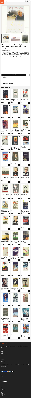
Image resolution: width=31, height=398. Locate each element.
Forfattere (2, 382)
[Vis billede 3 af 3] (25, 38)
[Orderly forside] (2, 2)
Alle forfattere (2, 395)
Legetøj (2, 376)
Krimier (1, 387)
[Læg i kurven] (9, 102)
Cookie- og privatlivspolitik (4, 354)
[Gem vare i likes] (28, 75)
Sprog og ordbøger (3, 394)
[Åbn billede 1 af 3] (15, 19)
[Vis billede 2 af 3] (15, 38)
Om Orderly (2, 351)
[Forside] (4, 343)
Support (2, 353)
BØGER (6, 1)
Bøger (1, 375)
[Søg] (26, 1)
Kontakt (2, 352)
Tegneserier (2, 393)
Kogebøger (2, 392)
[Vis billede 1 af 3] (5, 38)
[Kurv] (27, 1)
